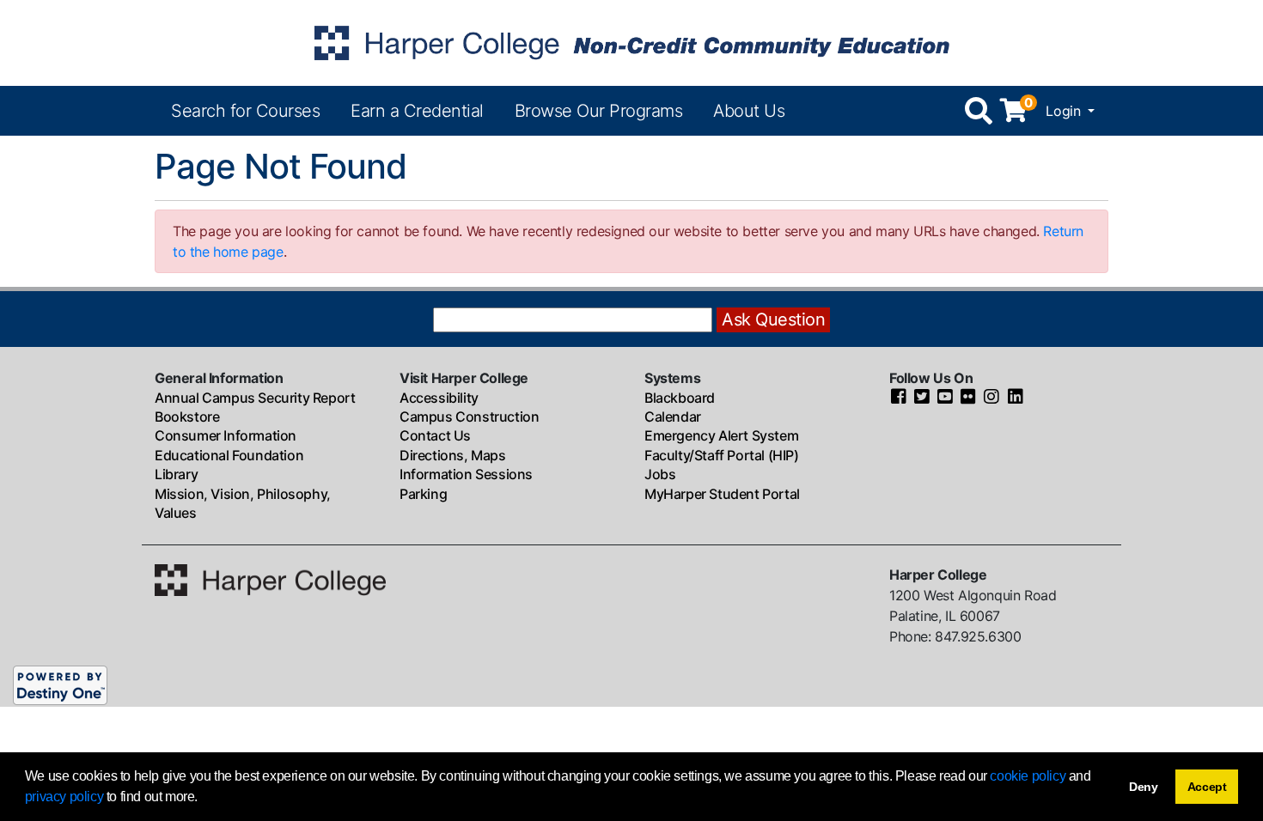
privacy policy (64, 796)
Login (1065, 110)
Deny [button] (1143, 787)
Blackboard (679, 397)
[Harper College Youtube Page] (945, 397)
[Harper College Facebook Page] (898, 397)
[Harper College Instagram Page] (991, 397)
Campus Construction (469, 416)
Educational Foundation (229, 455)
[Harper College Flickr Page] (968, 397)
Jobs (659, 474)
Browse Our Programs (599, 110)
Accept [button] (1207, 787)
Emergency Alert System (721, 435)
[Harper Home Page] (270, 578)
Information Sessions (466, 474)
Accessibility (439, 397)
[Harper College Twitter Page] (922, 397)
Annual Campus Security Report (255, 397)
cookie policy (1027, 776)
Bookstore (187, 416)
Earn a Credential (417, 110)
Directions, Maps (453, 455)
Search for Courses (245, 110)
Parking (423, 493)
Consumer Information (225, 435)
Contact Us (435, 435)
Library (176, 474)
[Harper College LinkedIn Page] (1015, 397)
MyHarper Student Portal (722, 493)
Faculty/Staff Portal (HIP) (721, 455)
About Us (748, 110)
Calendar (672, 416)
